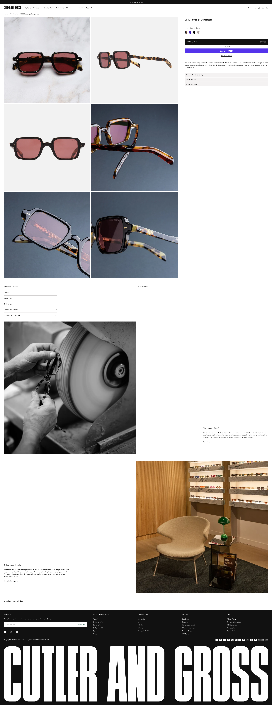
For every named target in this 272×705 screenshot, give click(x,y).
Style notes (8, 304)
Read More (206, 442)
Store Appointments (188, 625)
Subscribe (81, 625)
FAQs (139, 622)
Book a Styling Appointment (12, 581)
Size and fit (8, 298)
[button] (250, 7)
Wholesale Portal (143, 631)
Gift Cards (185, 634)
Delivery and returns (11, 309)
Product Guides (187, 631)
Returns (140, 628)
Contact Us (141, 619)
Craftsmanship (98, 622)
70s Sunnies (14, 14)
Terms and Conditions (234, 622)
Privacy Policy (231, 619)
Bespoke (185, 622)
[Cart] (267, 8)
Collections (60, 8)
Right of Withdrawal (233, 631)
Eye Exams (185, 619)
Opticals (28, 8)
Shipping (140, 625)
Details (6, 293)
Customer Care (143, 614)
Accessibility (231, 628)
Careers (95, 631)
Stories (68, 8)
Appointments (78, 8)
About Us (89, 8)
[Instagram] (11, 631)
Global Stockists (98, 628)
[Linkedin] (17, 631)
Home (6, 14)
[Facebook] (5, 631)
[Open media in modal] (87, 100)
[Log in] (263, 8)
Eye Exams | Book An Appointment (136, 2)
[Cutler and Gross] (136, 674)
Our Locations (97, 625)
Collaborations (49, 8)
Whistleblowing (232, 625)
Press (95, 634)
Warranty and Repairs (189, 628)
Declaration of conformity (12, 315)
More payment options (226, 55)
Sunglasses (37, 8)
